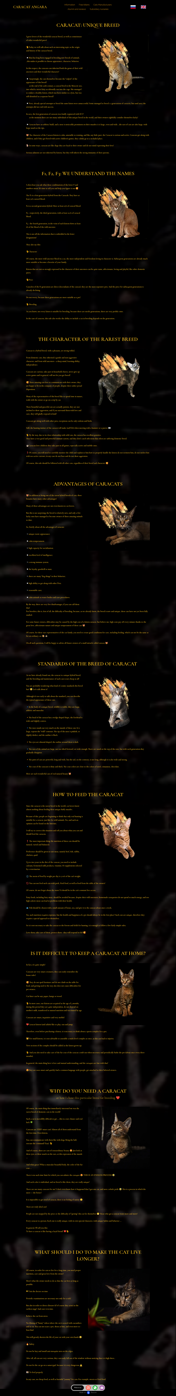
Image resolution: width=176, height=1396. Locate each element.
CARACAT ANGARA (30, 7)
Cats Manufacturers (102, 4)
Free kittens (84, 4)
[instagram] (88, 1387)
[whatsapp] (95, 1387)
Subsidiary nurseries (99, 9)
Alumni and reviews (77, 9)
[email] (101, 1387)
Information (69, 4)
